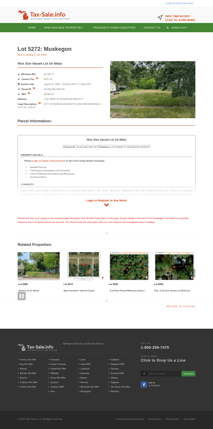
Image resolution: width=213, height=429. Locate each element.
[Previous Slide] (22, 273)
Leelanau (85, 368)
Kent (52, 391)
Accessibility (189, 419)
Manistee (85, 373)
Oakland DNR (117, 364)
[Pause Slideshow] (22, 296)
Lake (82, 359)
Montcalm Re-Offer (89, 387)
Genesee (54, 359)
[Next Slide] (191, 273)
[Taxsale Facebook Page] (144, 384)
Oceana (115, 368)
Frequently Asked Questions (130, 419)
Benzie (23, 368)
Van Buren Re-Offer (120, 387)
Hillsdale (54, 373)
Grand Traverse (58, 364)
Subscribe (188, 373)
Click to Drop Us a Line (163, 360)
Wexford (115, 391)
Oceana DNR (117, 373)
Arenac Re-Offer (28, 359)
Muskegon (85, 391)
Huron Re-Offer (58, 377)
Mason (83, 377)
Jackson (54, 382)
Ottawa (114, 377)
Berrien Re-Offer (28, 373)
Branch (23, 377)
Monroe (84, 382)
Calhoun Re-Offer (29, 382)
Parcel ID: (26, 89)
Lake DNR (85, 364)
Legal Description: (28, 104)
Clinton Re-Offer (28, 387)
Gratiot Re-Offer (58, 368)
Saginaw (115, 382)
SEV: (24, 94)
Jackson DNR (57, 387)
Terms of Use (154, 419)
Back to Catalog (25, 54)
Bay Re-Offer (26, 364)
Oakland (115, 359)
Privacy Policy (172, 419)
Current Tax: (28, 79)
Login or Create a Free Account (48, 161)
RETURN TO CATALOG (181, 306)
